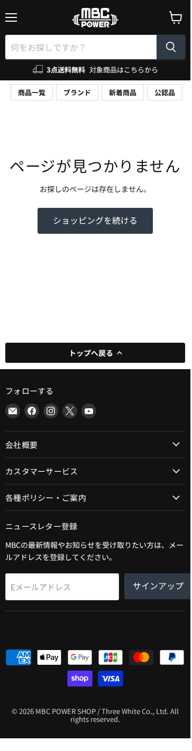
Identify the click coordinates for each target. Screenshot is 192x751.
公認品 (164, 92)
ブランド (77, 92)
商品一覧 (31, 92)
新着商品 (122, 92)
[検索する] (171, 47)
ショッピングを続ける (95, 220)
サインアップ (158, 586)
